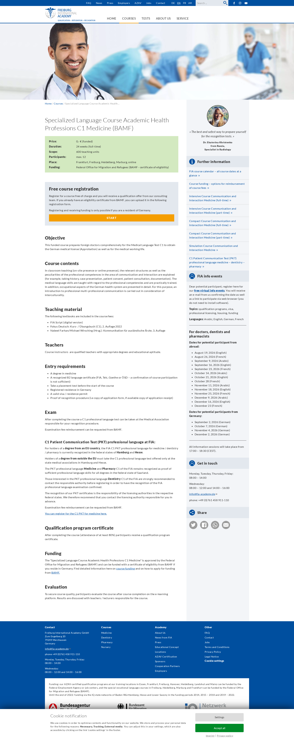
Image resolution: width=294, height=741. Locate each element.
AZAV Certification (166, 656)
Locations (160, 651)
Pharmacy (107, 642)
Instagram (240, 3)
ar (190, 3)
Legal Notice (212, 656)
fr (184, 3)
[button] (193, 525)
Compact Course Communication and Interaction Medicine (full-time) (212, 223)
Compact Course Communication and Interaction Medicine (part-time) (212, 235)
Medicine (106, 632)
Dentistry (106, 637)
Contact (160, 3)
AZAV (138, 3)
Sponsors (160, 661)
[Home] (70, 14)
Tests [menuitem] (146, 18)
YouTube (246, 3)
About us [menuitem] (163, 18)
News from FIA (163, 637)
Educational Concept (167, 647)
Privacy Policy (213, 651)
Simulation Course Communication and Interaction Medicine (213, 247)
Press (110, 3)
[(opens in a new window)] (69, 705)
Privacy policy (225, 735)
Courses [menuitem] (129, 18)
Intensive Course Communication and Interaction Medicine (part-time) (212, 210)
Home (48, 103)
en (179, 3)
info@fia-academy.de (202, 494)
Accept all (219, 728)
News (99, 3)
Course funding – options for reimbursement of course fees (217, 185)
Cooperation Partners (167, 666)
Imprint (210, 735)
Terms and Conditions (217, 647)
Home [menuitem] (111, 18)
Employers (124, 3)
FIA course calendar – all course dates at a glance (215, 173)
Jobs (148, 3)
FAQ (88, 3)
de (173, 3)
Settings (219, 717)
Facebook (234, 3)
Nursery (105, 647)
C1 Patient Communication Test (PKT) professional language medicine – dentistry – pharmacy (217, 262)
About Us (160, 632)
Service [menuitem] (183, 18)
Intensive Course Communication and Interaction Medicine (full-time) (212, 198)
